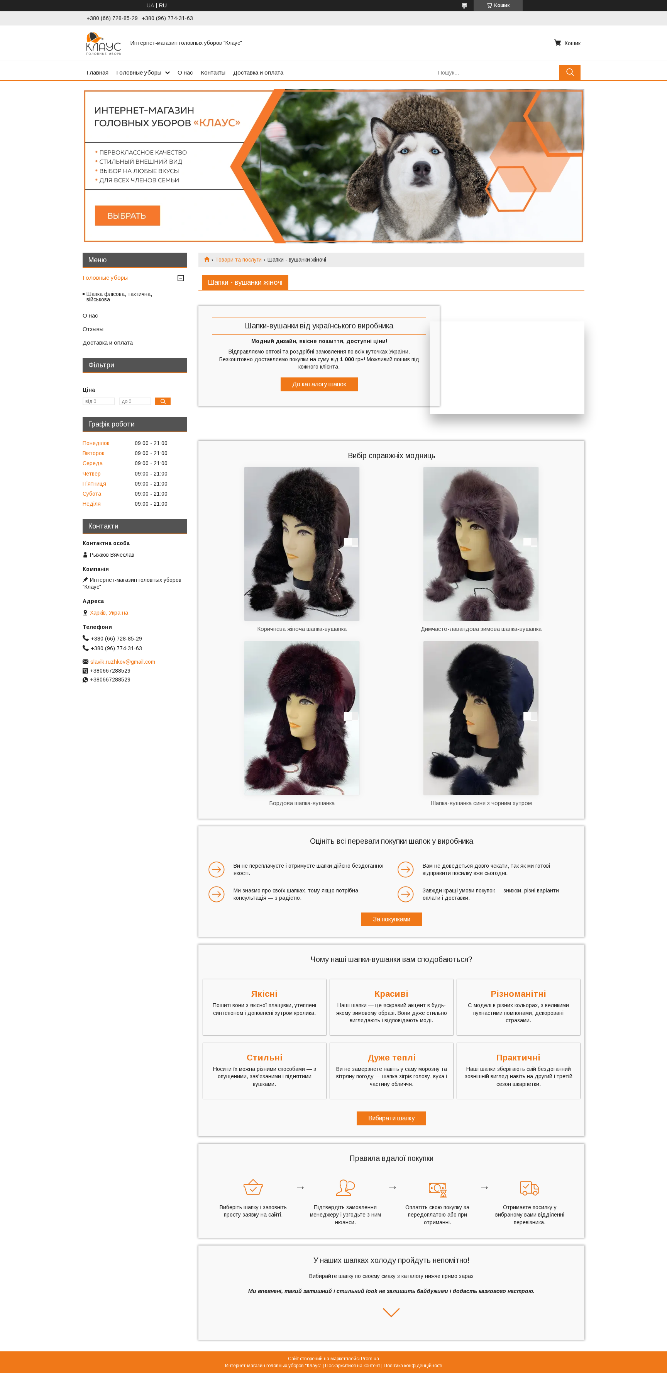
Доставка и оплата (258, 72)
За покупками (391, 919)
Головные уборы (138, 72)
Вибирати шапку (391, 1118)
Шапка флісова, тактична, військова (119, 296)
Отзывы (93, 329)
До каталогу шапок (319, 384)
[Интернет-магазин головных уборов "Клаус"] (103, 43)
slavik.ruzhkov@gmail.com (122, 662)
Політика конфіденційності (413, 1365)
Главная (97, 72)
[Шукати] (570, 72)
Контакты (213, 72)
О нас (185, 72)
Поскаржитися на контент (352, 1365)
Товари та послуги (238, 260)
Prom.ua (370, 1358)
